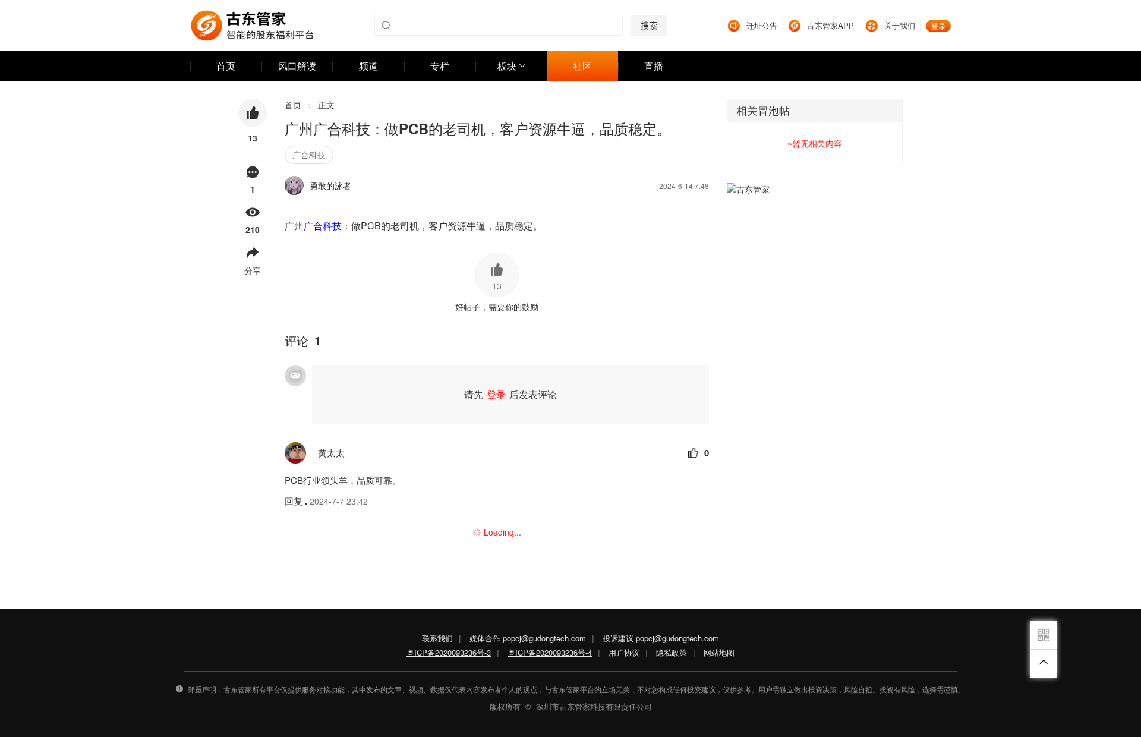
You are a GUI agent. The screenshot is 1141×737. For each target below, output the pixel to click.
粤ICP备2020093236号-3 (448, 652)
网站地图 (719, 652)
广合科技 (309, 154)
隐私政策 (671, 652)
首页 (298, 105)
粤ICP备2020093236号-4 (550, 652)
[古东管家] (252, 25)
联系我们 (437, 638)
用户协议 (624, 652)
